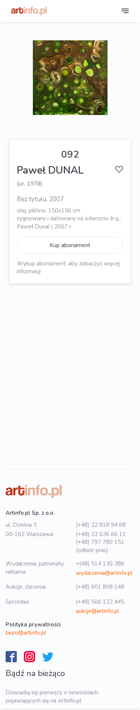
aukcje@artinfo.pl (97, 611)
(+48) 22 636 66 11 (101, 534)
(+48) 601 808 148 (100, 587)
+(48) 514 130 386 (100, 563)
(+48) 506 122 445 (100, 601)
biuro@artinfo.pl (26, 632)
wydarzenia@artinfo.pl (104, 573)
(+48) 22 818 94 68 (101, 525)
